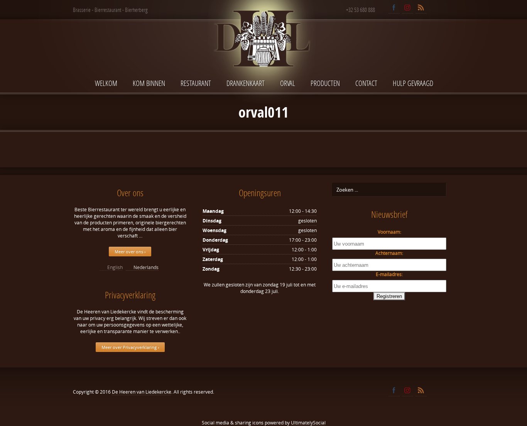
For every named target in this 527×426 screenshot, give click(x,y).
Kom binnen (149, 83)
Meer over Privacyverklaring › (130, 347)
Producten (325, 83)
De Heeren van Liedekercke (141, 392)
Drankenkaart (245, 83)
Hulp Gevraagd (413, 83)
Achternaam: (389, 253)
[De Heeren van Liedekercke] (263, 55)
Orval (287, 83)
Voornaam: (389, 232)
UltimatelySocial (308, 422)
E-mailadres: (389, 274)
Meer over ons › (130, 251)
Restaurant (196, 83)
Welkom (106, 83)
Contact (366, 83)
